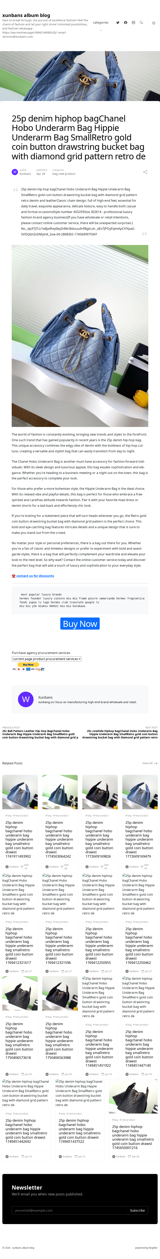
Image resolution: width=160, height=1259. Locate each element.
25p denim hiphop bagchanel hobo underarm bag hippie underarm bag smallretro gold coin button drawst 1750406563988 (59, 1040)
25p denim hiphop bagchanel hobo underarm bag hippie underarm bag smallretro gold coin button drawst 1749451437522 (79, 1131)
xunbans (25, 174)
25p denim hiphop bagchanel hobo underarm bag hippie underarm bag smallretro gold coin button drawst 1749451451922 (99, 1048)
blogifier (153, 1247)
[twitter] (118, 22)
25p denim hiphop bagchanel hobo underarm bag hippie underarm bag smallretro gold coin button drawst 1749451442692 (26, 1131)
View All (147, 763)
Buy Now (80, 623)
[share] (145, 172)
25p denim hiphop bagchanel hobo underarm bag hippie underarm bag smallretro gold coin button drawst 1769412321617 (19, 945)
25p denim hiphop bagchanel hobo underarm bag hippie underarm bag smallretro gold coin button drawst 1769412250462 (139, 945)
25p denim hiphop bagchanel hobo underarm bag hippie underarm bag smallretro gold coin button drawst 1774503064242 (59, 839)
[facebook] (126, 22)
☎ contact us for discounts (33, 576)
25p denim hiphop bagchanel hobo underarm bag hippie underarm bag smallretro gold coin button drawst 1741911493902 (19, 839)
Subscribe (137, 1210)
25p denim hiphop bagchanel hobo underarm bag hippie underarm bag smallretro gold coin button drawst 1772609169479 (139, 839)
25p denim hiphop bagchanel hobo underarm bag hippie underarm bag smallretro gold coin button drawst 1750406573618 (19, 1040)
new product (67, 174)
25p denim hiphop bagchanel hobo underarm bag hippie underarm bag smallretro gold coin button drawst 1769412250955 (99, 945)
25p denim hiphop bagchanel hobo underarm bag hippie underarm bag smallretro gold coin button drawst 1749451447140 (139, 1048)
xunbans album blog (26, 15)
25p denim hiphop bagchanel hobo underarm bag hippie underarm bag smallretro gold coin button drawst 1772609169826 (99, 839)
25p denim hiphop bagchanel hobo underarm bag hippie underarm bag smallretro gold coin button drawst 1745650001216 (133, 1137)
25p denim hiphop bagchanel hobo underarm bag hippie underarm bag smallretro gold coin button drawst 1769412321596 (59, 945)
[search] (141, 22)
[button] (154, 22)
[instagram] (133, 22)
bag (55, 174)
